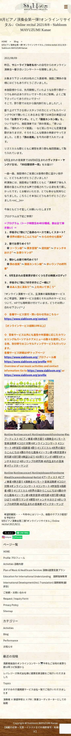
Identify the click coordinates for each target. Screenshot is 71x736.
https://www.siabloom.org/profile (25, 361)
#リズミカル (44, 447)
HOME (4, 41)
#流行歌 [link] (54, 495)
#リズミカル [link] (21, 490)
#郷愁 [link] (32, 499)
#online (8, 434)
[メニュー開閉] (66, 6)
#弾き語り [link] (17, 481)
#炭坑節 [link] (45, 495)
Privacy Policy (10, 605)
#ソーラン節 (46, 452)
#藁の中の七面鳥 (29, 452)
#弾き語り (39, 438)
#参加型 (16, 447)
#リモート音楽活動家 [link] (45, 481)
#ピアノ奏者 (26, 438)
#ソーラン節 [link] (21, 495)
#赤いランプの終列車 (31, 461)
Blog (16, 41)
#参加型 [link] (55, 486)
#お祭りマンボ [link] (20, 499)
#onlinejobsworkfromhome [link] (48, 472)
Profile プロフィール (14, 557)
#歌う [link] (10, 490)
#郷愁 (55, 456)
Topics (7, 683)
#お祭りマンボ (44, 456)
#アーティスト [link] (50, 477)
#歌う (34, 447)
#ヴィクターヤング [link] (53, 504)
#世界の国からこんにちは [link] (42, 490)
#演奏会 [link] (28, 481)
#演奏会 (49, 438)
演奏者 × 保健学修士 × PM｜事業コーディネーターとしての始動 (34, 701)
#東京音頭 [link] (34, 495)
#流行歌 (16, 456)
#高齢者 (25, 447)
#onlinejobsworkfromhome (48, 434)
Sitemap (8, 611)
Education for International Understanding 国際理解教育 (35, 576)
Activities (8, 628)
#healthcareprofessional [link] (18, 477)
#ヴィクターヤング (17, 465)
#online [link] (8, 472)
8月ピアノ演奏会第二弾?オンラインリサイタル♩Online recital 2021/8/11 (30, 522)
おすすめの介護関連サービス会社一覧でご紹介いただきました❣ (34, 691)
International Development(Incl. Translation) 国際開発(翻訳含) (34, 584)
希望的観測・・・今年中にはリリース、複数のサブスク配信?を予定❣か (35, 516)
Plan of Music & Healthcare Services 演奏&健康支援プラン (34, 570)
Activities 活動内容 (13, 564)
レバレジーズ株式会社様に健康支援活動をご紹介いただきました (34, 675)
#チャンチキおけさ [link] (46, 499)
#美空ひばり (28, 456)
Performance (10, 640)
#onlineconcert (23, 434)
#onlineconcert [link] (23, 472)
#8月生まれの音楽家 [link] (31, 504)
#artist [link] (37, 477)
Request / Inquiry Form (15, 598)
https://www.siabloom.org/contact (26, 318)
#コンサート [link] (43, 486)
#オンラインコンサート (44, 443)
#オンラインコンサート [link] (23, 486)
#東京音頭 (58, 452)
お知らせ (8, 646)
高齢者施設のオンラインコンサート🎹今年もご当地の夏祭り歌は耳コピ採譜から (34, 665)
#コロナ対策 (24, 443)
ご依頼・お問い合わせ (14, 592)
